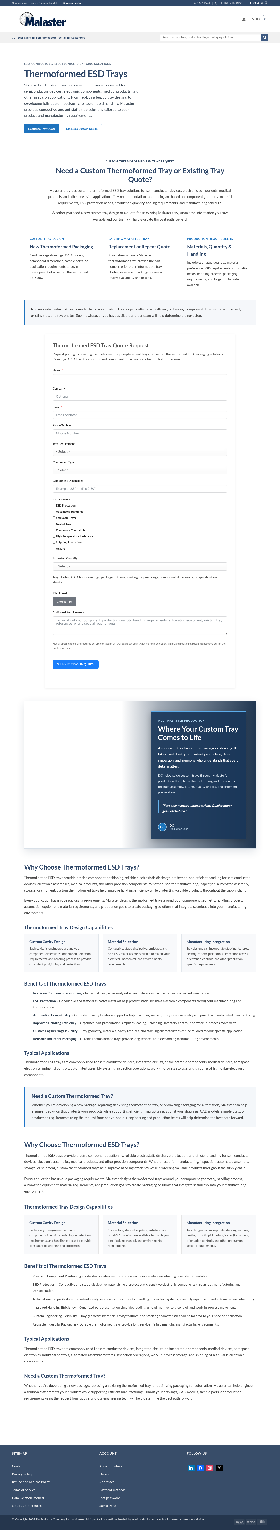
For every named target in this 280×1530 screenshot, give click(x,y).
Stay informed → (72, 3)
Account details (110, 1466)
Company (59, 388)
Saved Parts (107, 1505)
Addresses (106, 1482)
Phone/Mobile (62, 425)
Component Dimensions (68, 480)
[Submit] (264, 37)
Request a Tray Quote (41, 128)
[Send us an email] (262, 3)
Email (56, 407)
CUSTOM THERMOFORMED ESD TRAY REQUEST (140, 161)
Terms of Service (23, 1490)
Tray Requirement (64, 444)
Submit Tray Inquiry (75, 664)
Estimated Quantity (65, 558)
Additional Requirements (68, 612)
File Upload (60, 593)
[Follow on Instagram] (254, 3)
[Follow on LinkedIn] (266, 3)
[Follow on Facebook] (250, 3)
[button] (244, 19)
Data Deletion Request (28, 1498)
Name (56, 370)
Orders (104, 1474)
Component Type (63, 462)
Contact (18, 1466)
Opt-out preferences (27, 1505)
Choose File (64, 601)
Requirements (61, 499)
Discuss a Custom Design (82, 128)
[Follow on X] (258, 3)
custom (57, 104)
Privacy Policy (22, 1474)
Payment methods (112, 1490)
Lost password (109, 1498)
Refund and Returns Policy (31, 1482)
